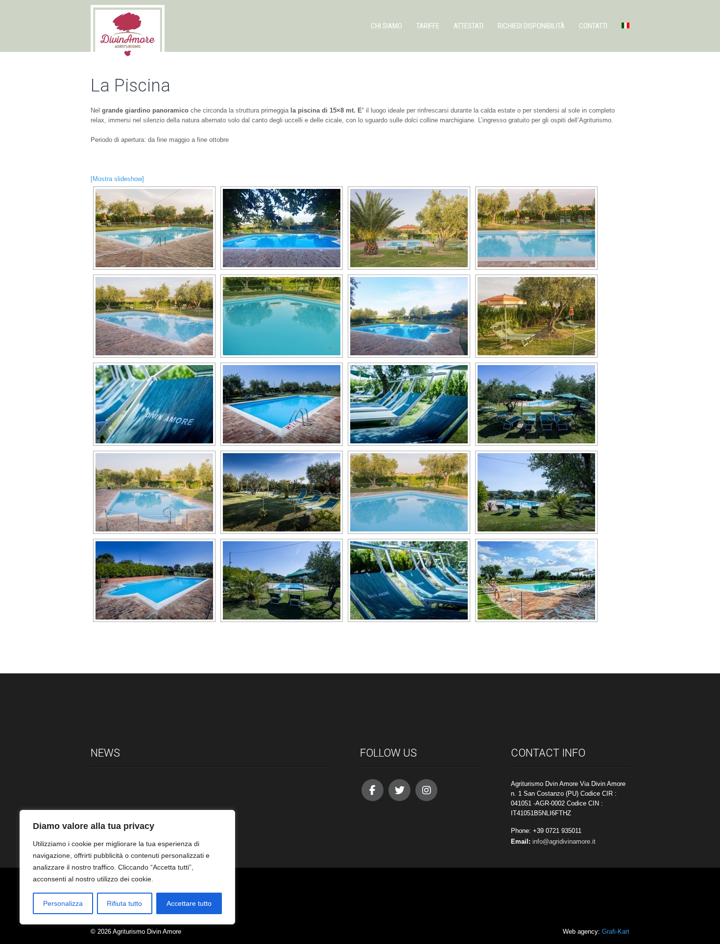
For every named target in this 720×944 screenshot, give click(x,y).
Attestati (468, 26)
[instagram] (426, 790)
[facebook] (372, 790)
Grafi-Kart (615, 931)
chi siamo (386, 26)
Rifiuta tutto (124, 903)
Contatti (593, 26)
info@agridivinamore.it (564, 841)
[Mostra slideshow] (117, 179)
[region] (127, 867)
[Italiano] (622, 26)
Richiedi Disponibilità (531, 26)
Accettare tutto (189, 903)
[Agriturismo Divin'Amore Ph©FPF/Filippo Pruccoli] (154, 228)
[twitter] (399, 790)
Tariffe (427, 26)
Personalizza (63, 903)
